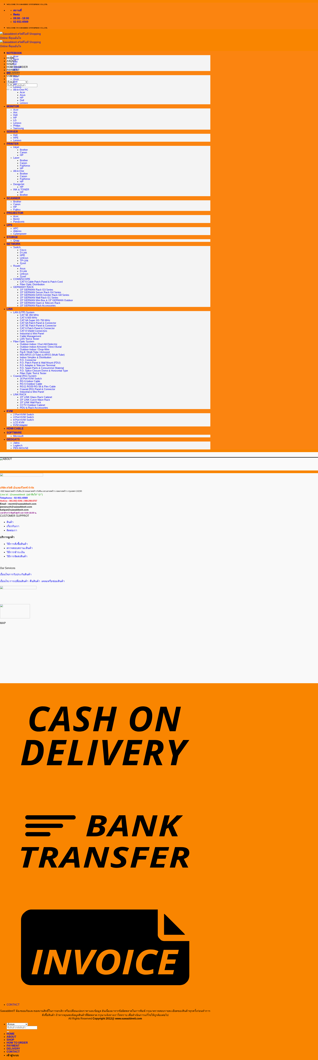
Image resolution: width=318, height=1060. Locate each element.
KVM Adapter (20, 425)
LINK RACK (19, 394)
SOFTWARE (14, 432)
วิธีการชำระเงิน (16, 552)
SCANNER (13, 198)
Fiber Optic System (23, 341)
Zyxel (23, 263)
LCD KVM (18, 422)
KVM (10, 411)
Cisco (23, 250)
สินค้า (10, 522)
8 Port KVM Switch (23, 420)
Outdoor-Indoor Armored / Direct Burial (40, 346)
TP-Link (24, 260)
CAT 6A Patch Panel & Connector (38, 323)
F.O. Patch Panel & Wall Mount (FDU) (40, 362)
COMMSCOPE (21, 279)
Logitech (17, 445)
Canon (23, 152)
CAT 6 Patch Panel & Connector (37, 328)
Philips (16, 125)
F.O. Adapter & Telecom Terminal (37, 365)
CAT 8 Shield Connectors (33, 331)
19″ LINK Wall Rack (30, 402)
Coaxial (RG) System (25, 376)
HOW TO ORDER (17, 1042)
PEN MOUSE (20, 448)
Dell (15, 61)
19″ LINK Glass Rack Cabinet (36, 397)
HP (15, 64)
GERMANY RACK (23, 287)
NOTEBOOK (14, 53)
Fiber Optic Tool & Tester (33, 373)
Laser (16, 157)
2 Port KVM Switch (23, 414)
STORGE (12, 237)
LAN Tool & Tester (29, 339)
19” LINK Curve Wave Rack (35, 399)
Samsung (18, 128)
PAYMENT (13, 70)
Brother (24, 149)
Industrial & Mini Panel (32, 333)
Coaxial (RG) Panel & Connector (37, 389)
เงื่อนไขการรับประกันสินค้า (15, 574)
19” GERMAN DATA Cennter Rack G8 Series (44, 295)
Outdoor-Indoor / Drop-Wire (34, 349)
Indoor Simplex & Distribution (35, 357)
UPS (9, 225)
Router (17, 266)
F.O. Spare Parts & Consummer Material (42, 368)
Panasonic (19, 221)
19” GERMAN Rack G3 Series (36, 289)
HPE (15, 137)
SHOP (10, 64)
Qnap (16, 240)
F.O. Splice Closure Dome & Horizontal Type (44, 370)
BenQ (16, 219)
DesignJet (18, 184)
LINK (10, 309)
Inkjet (16, 147)
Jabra (16, 443)
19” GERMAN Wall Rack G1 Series (39, 297)
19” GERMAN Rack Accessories (38, 305)
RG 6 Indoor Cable (30, 381)
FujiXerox (25, 165)
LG (15, 120)
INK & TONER (21, 189)
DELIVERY (13, 73)
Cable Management (30, 336)
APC (15, 228)
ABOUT (11, 1036)
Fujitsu (16, 209)
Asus (16, 59)
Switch (17, 247)
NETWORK (14, 244)
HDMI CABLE (15, 428)
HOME (11, 1033)
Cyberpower (19, 233)
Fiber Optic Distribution (32, 284)
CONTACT (13, 1004)
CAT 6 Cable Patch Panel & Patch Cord (41, 281)
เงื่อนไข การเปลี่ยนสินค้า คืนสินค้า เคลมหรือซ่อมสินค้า (32, 581)
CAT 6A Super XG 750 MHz (35, 320)
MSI (15, 69)
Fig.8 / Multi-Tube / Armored (35, 352)
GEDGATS (13, 439)
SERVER (12, 131)
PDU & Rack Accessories (34, 407)
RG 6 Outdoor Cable (31, 384)
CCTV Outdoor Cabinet (32, 405)
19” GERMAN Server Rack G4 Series (40, 292)
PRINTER (13, 143)
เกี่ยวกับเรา (13, 526)
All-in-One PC (20, 89)
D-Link (23, 252)
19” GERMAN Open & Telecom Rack (40, 303)
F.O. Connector (28, 360)
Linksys (24, 258)
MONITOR (13, 106)
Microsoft (18, 436)
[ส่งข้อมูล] (8, 89)
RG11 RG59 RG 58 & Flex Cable (38, 386)
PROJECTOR (15, 213)
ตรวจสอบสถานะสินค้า (20, 548)
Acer (15, 56)
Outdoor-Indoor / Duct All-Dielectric (38, 344)
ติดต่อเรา (12, 530)
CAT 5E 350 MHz (29, 315)
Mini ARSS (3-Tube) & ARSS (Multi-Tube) (42, 354)
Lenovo (17, 67)
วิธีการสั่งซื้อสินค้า (17, 543)
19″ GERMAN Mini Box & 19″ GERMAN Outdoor (46, 300)
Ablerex (17, 231)
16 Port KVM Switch (31, 378)
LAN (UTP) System (23, 312)
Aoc (15, 112)
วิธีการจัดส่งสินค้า (17, 556)
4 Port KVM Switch (23, 417)
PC (8, 73)
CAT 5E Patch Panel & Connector (38, 325)
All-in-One (18, 171)
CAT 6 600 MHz (28, 317)
